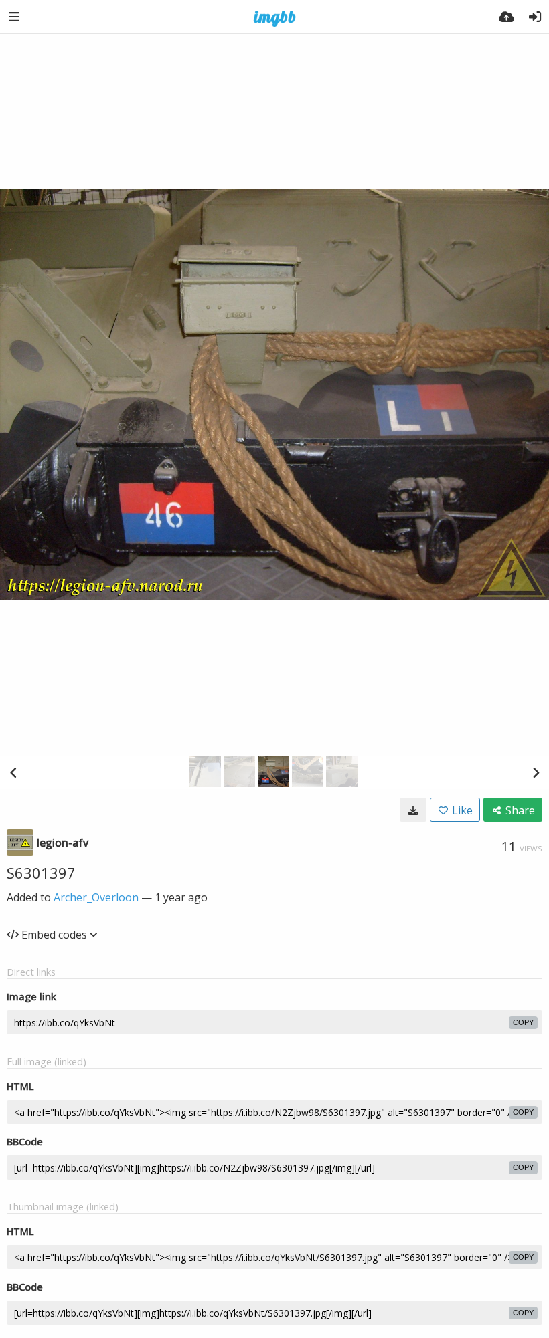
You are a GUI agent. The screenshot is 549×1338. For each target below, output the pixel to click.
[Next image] (535, 772)
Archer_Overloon (96, 897)
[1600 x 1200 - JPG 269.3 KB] (413, 810)
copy (523, 1022)
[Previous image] (13, 772)
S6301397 (41, 873)
